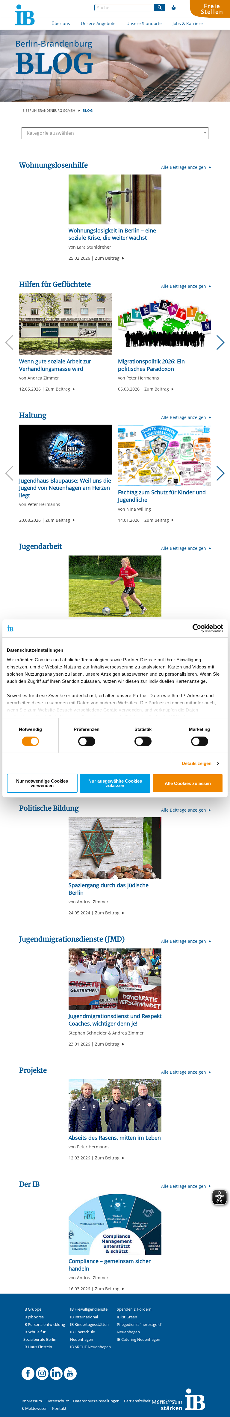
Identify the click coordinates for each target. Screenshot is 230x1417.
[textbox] (112, 133)
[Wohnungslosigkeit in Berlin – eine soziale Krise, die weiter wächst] (115, 199)
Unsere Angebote (98, 23)
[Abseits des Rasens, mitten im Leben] (115, 1105)
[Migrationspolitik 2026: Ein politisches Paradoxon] (164, 324)
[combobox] (115, 133)
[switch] (86, 741)
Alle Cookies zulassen (188, 783)
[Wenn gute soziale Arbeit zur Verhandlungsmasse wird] (65, 324)
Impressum (32, 1401)
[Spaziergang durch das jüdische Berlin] (115, 848)
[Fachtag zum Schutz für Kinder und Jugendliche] (164, 455)
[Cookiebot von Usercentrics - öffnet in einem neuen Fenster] (197, 628)
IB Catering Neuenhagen (138, 1339)
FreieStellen (212, 8)
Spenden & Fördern (134, 1309)
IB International (84, 1317)
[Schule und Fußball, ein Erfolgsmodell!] (115, 586)
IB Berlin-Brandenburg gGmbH (48, 110)
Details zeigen (196, 763)
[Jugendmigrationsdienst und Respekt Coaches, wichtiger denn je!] (115, 979)
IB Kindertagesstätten (89, 1324)
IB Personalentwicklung (44, 1324)
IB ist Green (127, 1317)
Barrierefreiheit (137, 1401)
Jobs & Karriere (187, 23)
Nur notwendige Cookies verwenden (42, 783)
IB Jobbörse (33, 1317)
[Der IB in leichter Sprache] (173, 7)
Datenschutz (57, 1401)
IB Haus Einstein (37, 1346)
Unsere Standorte (144, 23)
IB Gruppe (32, 1309)
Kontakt (59, 1408)
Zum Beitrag (109, 258)
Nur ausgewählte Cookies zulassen (115, 783)
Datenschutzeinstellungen (96, 1401)
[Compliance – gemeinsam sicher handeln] (115, 1224)
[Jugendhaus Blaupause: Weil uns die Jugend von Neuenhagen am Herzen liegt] (65, 450)
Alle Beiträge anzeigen (184, 167)
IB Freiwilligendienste (89, 1309)
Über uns (61, 23)
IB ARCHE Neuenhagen (90, 1346)
